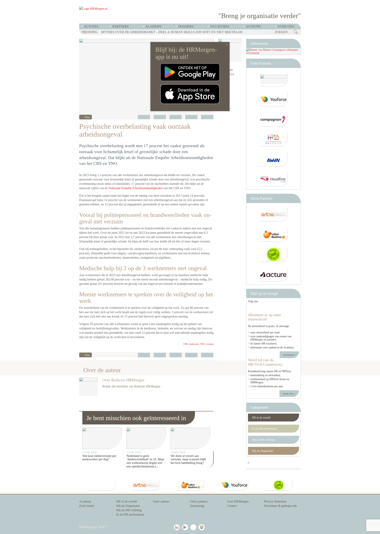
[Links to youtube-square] (267, 307)
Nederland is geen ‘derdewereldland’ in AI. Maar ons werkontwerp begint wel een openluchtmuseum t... (145, 461)
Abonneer (288, 354)
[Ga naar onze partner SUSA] (273, 254)
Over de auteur (102, 370)
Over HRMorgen (238, 501)
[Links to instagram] (281, 307)
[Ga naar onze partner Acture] (273, 274)
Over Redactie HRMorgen (123, 380)
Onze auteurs (161, 501)
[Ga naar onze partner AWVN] (273, 159)
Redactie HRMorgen (225, 68)
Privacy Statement (275, 501)
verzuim (210, 344)
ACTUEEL (91, 26)
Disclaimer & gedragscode (280, 505)
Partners (120, 26)
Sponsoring (197, 505)
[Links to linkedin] (254, 307)
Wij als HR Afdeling (263, 439)
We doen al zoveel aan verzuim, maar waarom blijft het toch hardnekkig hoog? (188, 459)
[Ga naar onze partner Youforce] (273, 99)
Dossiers (186, 26)
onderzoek (194, 344)
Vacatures (219, 26)
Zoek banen (86, 505)
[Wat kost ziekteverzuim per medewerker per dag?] (102, 438)
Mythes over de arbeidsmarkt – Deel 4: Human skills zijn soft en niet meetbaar (171, 32)
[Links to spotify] (293, 307)
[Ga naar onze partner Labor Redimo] (273, 234)
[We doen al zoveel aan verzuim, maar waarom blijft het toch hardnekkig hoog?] (190, 438)
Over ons (286, 26)
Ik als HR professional (264, 428)
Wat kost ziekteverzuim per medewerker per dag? (99, 457)
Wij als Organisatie (262, 450)
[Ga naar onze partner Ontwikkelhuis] (273, 139)
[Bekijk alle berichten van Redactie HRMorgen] (229, 50)
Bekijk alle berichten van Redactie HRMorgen (131, 386)
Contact (232, 505)
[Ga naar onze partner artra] (273, 214)
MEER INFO (288, 393)
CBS (185, 344)
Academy (153, 26)
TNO (202, 344)
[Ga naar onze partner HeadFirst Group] (273, 179)
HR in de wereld (261, 417)
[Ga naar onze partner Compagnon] (273, 119)
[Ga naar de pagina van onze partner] (101, 486)
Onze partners (198, 501)
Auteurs (253, 26)
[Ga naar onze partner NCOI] (273, 79)
